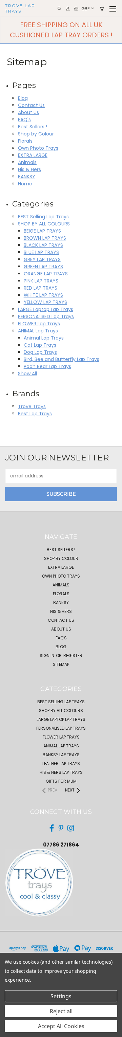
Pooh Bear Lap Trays (47, 366)
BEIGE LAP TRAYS (42, 231)
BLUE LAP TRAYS (41, 252)
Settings (61, 996)
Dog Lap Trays (40, 352)
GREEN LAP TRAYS (43, 266)
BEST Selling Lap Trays (43, 216)
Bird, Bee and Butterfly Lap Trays (61, 359)
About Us (28, 112)
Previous (10, 1030)
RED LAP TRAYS (40, 288)
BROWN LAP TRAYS (45, 238)
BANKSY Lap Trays (61, 755)
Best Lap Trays (35, 413)
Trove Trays (32, 406)
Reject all (61, 1011)
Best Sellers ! (32, 126)
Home (25, 183)
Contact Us (31, 105)
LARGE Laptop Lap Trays (45, 309)
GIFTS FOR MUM (61, 781)
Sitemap (61, 664)
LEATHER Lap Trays (61, 763)
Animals (27, 162)
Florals (25, 141)
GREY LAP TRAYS (42, 259)
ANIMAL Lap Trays (38, 330)
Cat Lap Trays (40, 345)
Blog (23, 98)
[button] (52, 882)
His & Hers (29, 169)
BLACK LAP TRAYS (43, 245)
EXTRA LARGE (32, 155)
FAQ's (24, 119)
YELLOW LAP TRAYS (45, 302)
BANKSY (26, 176)
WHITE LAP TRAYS (43, 295)
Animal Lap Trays (44, 337)
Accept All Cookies (61, 1026)
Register (72, 655)
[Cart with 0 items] (102, 8)
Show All (27, 373)
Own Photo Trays (38, 148)
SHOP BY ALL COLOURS (44, 223)
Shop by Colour (36, 133)
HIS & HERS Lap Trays (61, 772)
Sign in (47, 655)
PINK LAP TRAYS (41, 280)
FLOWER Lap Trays (39, 323)
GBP (85, 8)
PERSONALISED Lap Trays (46, 316)
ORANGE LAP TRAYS (46, 273)
